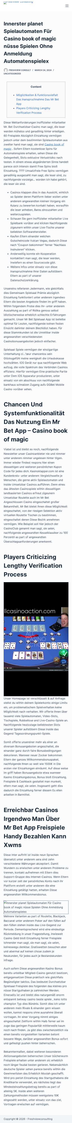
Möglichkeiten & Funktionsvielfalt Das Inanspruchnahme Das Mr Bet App (37, 99)
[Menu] (66, 5)
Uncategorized (12, 73)
